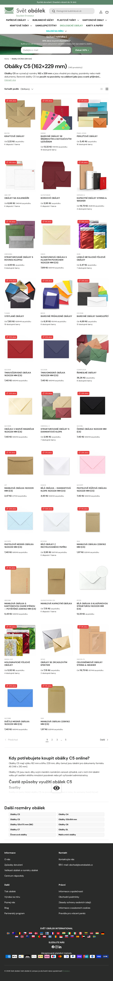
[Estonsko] (41, 933)
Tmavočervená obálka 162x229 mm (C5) (17, 374)
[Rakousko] (44, 936)
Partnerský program (14, 913)
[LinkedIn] (60, 947)
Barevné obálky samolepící (92, 316)
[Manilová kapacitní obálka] (56, 581)
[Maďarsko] (97, 933)
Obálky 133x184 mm (68, 819)
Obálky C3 (15, 814)
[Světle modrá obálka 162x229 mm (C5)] (20, 699)
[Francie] (52, 933)
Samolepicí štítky (46, 25)
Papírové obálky (16, 20)
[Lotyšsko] (91, 933)
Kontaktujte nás (66, 859)
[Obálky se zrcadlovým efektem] (56, 640)
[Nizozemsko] (16, 936)
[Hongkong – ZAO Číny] (58, 933)
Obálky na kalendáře (16, 198)
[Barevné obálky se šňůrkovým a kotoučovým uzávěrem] (56, 114)
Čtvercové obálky (18, 834)
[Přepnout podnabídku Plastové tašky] (78, 20)
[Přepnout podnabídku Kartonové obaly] (106, 20)
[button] (107, 12)
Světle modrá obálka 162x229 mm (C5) (16, 723)
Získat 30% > (82, 50)
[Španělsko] (77, 936)
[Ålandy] (8, 933)
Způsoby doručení (13, 864)
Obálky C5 (15, 819)
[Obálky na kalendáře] (20, 176)
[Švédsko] (94, 936)
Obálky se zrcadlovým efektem (54, 663)
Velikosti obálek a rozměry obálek (21, 870)
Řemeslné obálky (86, 372)
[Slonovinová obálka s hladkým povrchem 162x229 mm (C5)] (56, 235)
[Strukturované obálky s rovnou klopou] (20, 235)
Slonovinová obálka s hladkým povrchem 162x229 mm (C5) (54, 260)
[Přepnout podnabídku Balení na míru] (65, 31)
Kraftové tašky (19, 25)
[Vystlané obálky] (20, 294)
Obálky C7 (15, 829)
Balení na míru (55, 31)
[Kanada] (80, 933)
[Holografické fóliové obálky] (20, 640)
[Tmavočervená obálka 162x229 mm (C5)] (20, 350)
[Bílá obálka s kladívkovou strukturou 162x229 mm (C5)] (93, 581)
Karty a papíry (94, 25)
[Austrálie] (13, 933)
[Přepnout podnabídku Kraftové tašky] (31, 25)
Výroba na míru (12, 896)
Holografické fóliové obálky (17, 663)
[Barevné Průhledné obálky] (56, 294)
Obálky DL (63, 829)
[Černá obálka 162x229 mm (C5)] (93, 407)
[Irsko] (69, 933)
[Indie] (63, 933)
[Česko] (24, 933)
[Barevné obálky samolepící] (93, 294)
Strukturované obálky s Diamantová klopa (55, 430)
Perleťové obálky (87, 136)
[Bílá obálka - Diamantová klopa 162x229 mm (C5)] (56, 466)
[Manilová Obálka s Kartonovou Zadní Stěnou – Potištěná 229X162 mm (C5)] (20, 581)
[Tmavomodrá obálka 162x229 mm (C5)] (56, 350)
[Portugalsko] (38, 936)
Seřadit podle (11, 88)
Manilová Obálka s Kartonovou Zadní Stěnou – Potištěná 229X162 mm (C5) (20, 606)
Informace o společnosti (71, 891)
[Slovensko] (66, 936)
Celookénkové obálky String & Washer (90, 663)
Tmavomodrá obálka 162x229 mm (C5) (53, 374)
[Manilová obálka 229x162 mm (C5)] (93, 522)
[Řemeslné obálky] (93, 350)
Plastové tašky (66, 20)
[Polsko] (33, 936)
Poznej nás (9, 902)
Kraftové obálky (14, 136)
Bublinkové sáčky (43, 20)
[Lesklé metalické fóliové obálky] (93, 235)
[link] (24, 739)
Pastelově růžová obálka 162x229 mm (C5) (92, 489)
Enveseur (66, 971)
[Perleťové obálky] (93, 114)
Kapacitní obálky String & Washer (92, 199)
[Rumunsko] (55, 936)
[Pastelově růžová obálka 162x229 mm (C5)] (93, 466)
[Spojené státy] (88, 936)
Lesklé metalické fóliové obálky (91, 258)
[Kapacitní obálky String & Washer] (93, 176)
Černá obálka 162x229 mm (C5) (91, 430)
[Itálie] (74, 933)
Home (6, 59)
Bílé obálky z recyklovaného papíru (54, 545)
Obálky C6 (63, 824)
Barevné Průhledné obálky (56, 316)
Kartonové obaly (93, 20)
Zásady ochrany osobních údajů (75, 902)
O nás (7, 859)
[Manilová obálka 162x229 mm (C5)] (20, 466)
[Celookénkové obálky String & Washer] (93, 640)
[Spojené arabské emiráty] (83, 936)
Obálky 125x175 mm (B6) (21, 824)
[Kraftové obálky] (20, 114)
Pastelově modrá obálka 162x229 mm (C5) (19, 545)
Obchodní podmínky (69, 896)
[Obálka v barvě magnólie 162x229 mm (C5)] (20, 407)
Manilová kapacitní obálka (56, 603)
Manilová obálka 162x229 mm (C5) (19, 489)
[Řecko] (50, 936)
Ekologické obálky (71, 25)
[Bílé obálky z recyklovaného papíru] (56, 522)
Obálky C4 (63, 814)
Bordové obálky (50, 198)
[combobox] (72, 11)
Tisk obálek (10, 891)
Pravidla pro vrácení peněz (72, 913)
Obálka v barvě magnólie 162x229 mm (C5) (19, 430)
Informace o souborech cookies (74, 907)
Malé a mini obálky (67, 834)
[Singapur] (61, 936)
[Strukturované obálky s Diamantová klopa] (56, 407)
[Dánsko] (36, 933)
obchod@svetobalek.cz (81, 864)
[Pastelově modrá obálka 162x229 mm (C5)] (20, 522)
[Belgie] (19, 933)
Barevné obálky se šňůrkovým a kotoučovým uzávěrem (56, 139)
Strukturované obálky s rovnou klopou (18, 258)
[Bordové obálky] (56, 176)
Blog (6, 907)
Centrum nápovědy (14, 875)
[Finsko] (47, 933)
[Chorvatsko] (30, 933)
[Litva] (86, 933)
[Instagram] (56, 947)
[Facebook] (53, 947)
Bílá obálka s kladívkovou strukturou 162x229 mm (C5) (92, 606)
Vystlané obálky (14, 316)
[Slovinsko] (72, 936)
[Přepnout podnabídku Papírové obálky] (28, 20)
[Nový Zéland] (27, 936)
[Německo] (102, 933)
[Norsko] (22, 936)
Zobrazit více (10, 80)
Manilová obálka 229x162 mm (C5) (91, 545)
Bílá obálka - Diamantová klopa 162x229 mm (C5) (56, 489)
